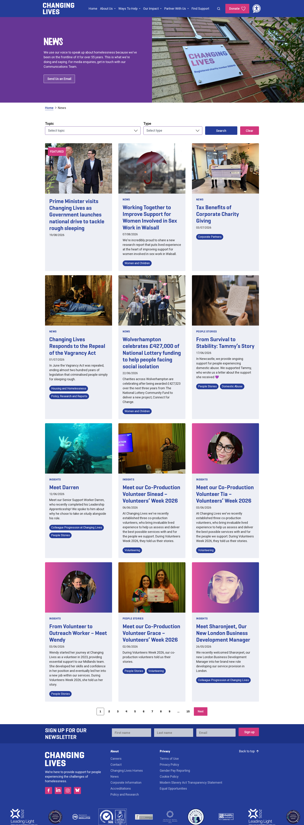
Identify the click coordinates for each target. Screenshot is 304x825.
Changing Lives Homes (126, 770)
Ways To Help (128, 8)
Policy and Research (124, 794)
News (62, 108)
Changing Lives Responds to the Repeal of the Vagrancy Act (77, 346)
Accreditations (120, 788)
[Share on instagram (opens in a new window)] (67, 790)
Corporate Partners (209, 236)
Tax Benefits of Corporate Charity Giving (217, 214)
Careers (116, 758)
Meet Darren (64, 487)
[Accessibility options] (256, 8)
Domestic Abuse (232, 386)
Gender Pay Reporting (175, 770)
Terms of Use (169, 758)
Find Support (200, 8)
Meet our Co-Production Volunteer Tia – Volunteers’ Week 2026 (225, 494)
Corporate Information (125, 782)
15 (188, 711)
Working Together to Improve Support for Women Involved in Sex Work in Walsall (150, 217)
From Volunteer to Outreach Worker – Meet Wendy (78, 633)
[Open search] (219, 8)
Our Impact (151, 8)
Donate (234, 8)
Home (93, 8)
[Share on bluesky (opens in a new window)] (77, 790)
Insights (55, 479)
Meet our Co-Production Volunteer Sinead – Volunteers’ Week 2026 (151, 494)
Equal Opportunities (173, 788)
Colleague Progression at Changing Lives (76, 527)
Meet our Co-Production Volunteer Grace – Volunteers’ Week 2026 (151, 633)
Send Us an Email (59, 79)
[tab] (51, 107)
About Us (106, 8)
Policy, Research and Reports (69, 396)
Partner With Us (175, 8)
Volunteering (132, 550)
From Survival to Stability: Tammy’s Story (225, 342)
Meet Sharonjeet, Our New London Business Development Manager (223, 633)
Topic (49, 123)
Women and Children (137, 263)
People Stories (206, 331)
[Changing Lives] (58, 8)
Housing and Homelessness (68, 388)
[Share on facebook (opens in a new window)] (48, 790)
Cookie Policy (169, 776)
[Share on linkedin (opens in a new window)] (58, 790)
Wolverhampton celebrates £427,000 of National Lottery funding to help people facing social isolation (152, 353)
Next (201, 711)
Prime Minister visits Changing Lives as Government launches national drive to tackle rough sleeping (76, 215)
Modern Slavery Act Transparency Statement (191, 782)
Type (147, 123)
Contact (116, 764)
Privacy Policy (169, 764)
